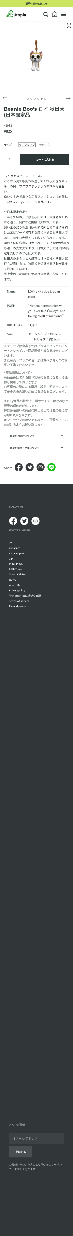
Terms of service (19, 601)
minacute (14, 548)
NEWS (12, 579)
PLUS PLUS (16, 564)
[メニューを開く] (63, 14)
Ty (10, 543)
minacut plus (16, 553)
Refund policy (17, 606)
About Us (14, 585)
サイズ (8, 145)
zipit (11, 558)
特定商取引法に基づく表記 (25, 595)
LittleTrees (15, 569)
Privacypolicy (17, 590)
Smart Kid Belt (17, 574)
